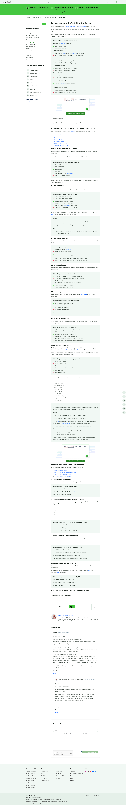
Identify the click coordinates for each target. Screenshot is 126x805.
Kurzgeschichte (59, 525)
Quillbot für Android (31, 778)
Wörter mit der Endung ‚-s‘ (60, 143)
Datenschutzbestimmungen (32, 799)
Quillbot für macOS (31, 785)
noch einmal (70, 173)
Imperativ (63, 43)
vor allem (75, 53)
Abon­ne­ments (44, 771)
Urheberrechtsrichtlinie (49, 799)
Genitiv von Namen (58, 136)
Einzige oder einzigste (31, 44)
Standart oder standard (31, 50)
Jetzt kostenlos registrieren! (106, 2)
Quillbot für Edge (30, 773)
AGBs (41, 799)
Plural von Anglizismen (59, 141)
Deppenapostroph (30, 42)
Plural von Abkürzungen (60, 139)
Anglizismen (84, 294)
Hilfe (71, 778)
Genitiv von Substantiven (60, 138)
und (58, 572)
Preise (42, 773)
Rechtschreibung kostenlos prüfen (75, 113)
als (89, 570)
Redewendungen (66, 423)
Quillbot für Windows (31, 783)
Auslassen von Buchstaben (60, 470)
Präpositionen (66, 349)
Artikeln (79, 349)
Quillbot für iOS (30, 780)
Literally (28, 102)
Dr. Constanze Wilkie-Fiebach (70, 26)
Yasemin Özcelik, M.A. (82, 26)
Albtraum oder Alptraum (31, 35)
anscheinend (67, 205)
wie (52, 214)
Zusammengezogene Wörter (61, 145)
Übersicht (28, 30)
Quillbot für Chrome (31, 771)
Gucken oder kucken (30, 46)
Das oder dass (29, 39)
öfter (75, 491)
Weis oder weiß (29, 59)
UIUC (98, 795)
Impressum (58, 799)
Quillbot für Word (30, 787)
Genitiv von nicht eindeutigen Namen (63, 474)
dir (58, 421)
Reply (54, 673)
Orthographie (29, 33)
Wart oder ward (29, 57)
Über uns (72, 771)
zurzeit (63, 83)
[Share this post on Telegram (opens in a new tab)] (124, 408)
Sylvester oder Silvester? (31, 53)
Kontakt (72, 780)
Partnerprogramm (45, 778)
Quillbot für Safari (30, 776)
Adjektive (66, 566)
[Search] (44, 24)
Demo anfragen (45, 780)
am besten (68, 249)
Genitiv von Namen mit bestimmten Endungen (65, 472)
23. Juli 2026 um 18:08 (90, 679)
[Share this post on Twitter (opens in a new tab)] (124, 396)
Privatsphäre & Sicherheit (76, 773)
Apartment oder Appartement (33, 37)
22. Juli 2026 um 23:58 (63, 632)
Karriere (72, 776)
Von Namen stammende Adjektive (62, 476)
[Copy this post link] (124, 412)
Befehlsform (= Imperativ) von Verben (63, 134)
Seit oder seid (29, 48)
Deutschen (72, 131)
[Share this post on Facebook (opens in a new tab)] (124, 392)
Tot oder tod (29, 55)
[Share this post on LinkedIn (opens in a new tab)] (124, 400)
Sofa (64, 53)
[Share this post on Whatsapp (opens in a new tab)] (124, 404)
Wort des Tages (32, 99)
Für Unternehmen (45, 776)
